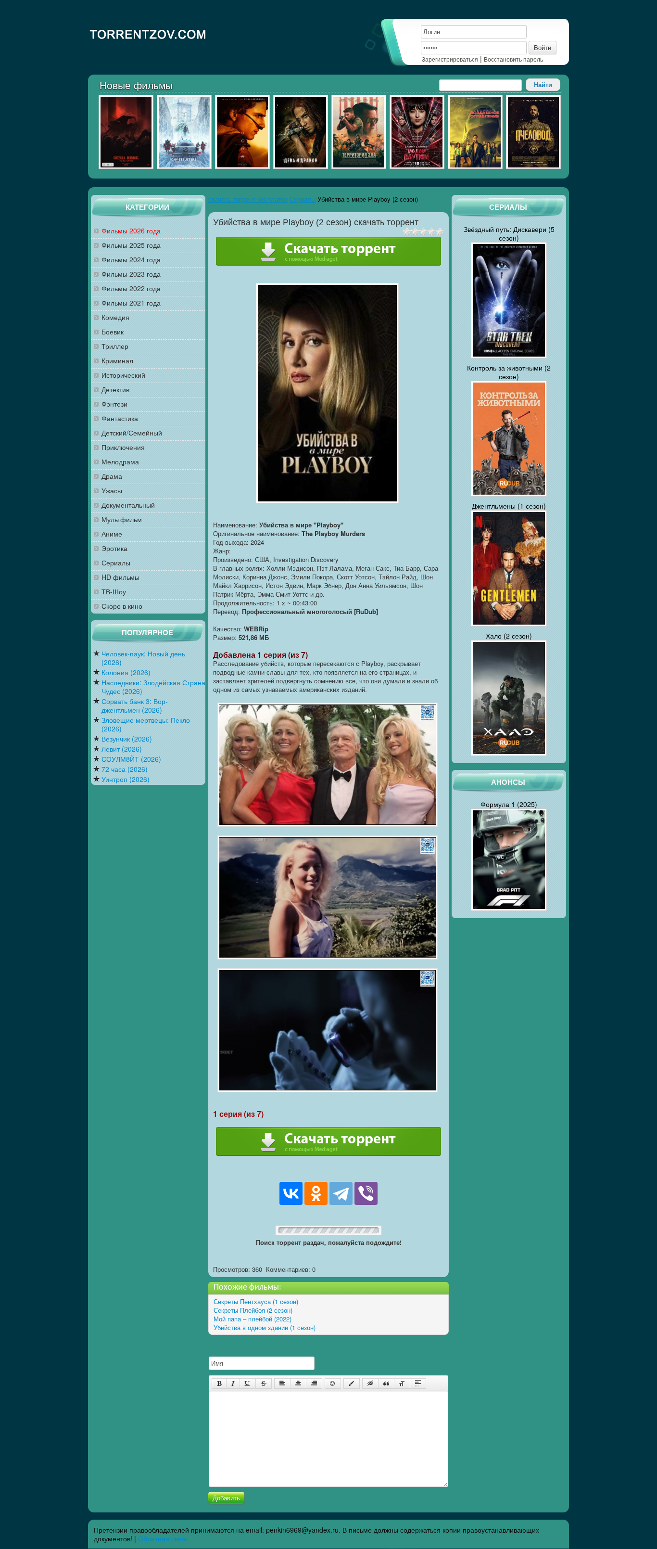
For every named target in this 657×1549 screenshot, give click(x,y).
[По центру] (298, 1383)
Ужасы (111, 490)
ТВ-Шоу (113, 591)
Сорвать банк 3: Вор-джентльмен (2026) (134, 706)
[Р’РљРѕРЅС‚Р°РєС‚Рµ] (291, 1193)
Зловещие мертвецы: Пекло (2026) (145, 724)
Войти (542, 47)
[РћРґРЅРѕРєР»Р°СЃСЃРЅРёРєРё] (316, 1193)
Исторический (123, 375)
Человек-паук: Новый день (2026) (143, 658)
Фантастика (119, 418)
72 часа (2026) (124, 769)
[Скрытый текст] (370, 1383)
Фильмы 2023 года (131, 274)
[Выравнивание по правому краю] (314, 1383)
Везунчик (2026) (126, 738)
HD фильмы (120, 577)
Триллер (114, 346)
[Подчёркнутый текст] (248, 1383)
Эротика (114, 548)
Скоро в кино (121, 606)
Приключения (123, 447)
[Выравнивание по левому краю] (282, 1383)
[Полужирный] (219, 1383)
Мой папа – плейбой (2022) (252, 1318)
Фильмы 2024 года (131, 259)
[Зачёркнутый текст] (263, 1383)
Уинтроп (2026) (125, 779)
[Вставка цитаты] (386, 1383)
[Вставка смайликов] (333, 1383)
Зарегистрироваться (450, 59)
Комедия (115, 317)
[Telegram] (341, 1193)
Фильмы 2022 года (131, 288)
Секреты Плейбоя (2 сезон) (253, 1310)
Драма (111, 476)
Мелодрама (120, 461)
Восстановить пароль (513, 59)
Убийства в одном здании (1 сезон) (265, 1327)
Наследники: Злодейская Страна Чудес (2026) (153, 687)
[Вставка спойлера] (418, 1383)
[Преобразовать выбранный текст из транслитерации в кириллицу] (402, 1383)
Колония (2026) (126, 672)
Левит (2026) (121, 749)
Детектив (115, 389)
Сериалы (115, 562)
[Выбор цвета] (351, 1383)
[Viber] (366, 1193)
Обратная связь (163, 1538)
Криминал (117, 360)
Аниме (111, 533)
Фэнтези (114, 404)
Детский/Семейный (131, 432)
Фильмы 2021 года (131, 302)
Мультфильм (121, 519)
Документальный (128, 505)
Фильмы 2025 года (131, 245)
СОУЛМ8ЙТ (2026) (131, 759)
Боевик (112, 331)
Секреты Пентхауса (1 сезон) (256, 1301)
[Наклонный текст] (233, 1383)
